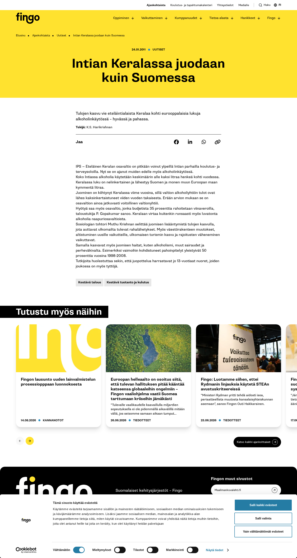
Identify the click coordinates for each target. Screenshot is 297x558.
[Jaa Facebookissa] (176, 142)
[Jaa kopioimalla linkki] (217, 142)
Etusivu (20, 35)
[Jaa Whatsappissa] (203, 142)
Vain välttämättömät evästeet (263, 531)
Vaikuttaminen (152, 18)
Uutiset (61, 35)
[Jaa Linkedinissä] (190, 142)
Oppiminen (121, 18)
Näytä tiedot (214, 550)
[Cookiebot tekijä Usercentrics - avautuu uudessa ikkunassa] (26, 550)
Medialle (243, 5)
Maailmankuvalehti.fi (228, 490)
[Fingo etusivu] (28, 18)
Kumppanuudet (186, 18)
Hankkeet (248, 18)
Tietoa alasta (219, 18)
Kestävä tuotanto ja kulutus (128, 282)
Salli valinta (263, 518)
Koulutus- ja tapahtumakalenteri (191, 5)
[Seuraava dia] (30, 441)
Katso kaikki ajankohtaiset (254, 442)
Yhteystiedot (225, 5)
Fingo (271, 18)
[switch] (120, 550)
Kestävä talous (89, 282)
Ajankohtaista (156, 5)
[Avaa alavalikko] (133, 18)
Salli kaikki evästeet (263, 505)
